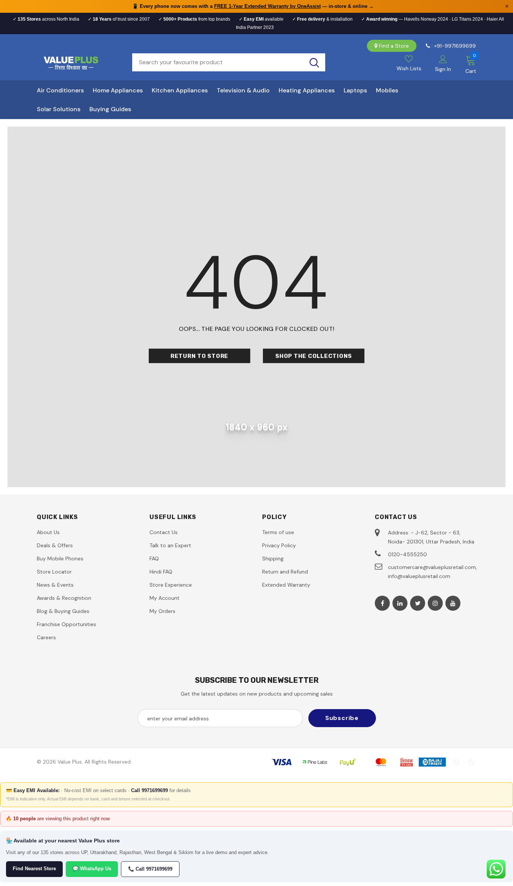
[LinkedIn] (399, 603)
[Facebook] (382, 603)
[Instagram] (435, 603)
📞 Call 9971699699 (150, 869)
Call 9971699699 (149, 790)
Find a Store (394, 45)
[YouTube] (452, 603)
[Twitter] (417, 603)
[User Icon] (443, 58)
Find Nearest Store (34, 868)
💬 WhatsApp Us (91, 868)
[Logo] (79, 62)
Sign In (443, 69)
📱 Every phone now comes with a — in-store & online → (253, 6)
